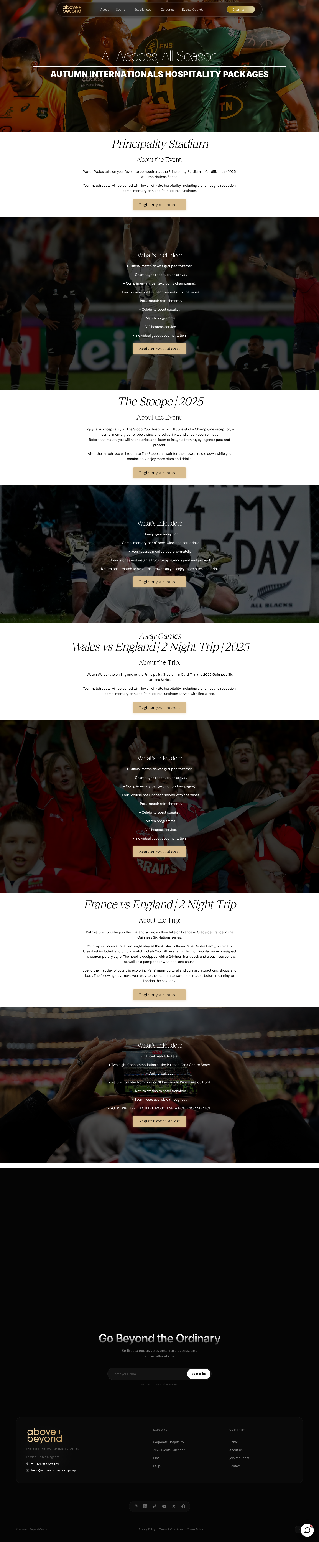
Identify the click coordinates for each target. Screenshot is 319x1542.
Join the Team (239, 1458)
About (104, 10)
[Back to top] (299, 1529)
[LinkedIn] (145, 1506)
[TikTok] (154, 1506)
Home (233, 1442)
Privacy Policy (147, 1529)
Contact (234, 1466)
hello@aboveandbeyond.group (53, 1470)
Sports (120, 10)
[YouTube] (164, 1506)
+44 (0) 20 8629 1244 (46, 1463)
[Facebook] (183, 1506)
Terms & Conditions (171, 1529)
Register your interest (159, 205)
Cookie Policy (195, 1529)
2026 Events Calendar (169, 1450)
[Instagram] (135, 1506)
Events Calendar (193, 10)
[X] (173, 1506)
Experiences (143, 10)
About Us (236, 1450)
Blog (156, 1458)
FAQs (157, 1466)
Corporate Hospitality (168, 1442)
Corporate (168, 10)
